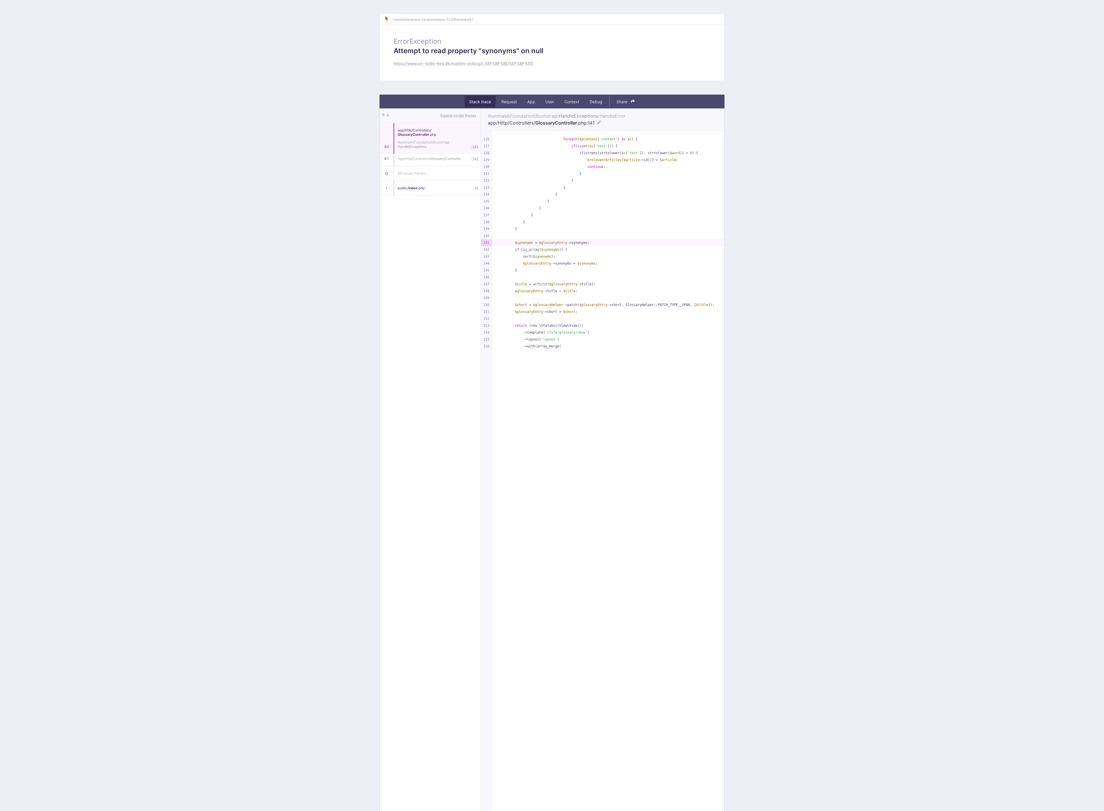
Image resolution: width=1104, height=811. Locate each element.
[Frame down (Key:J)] (388, 115)
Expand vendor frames (458, 115)
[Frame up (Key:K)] (383, 115)
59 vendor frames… (413, 173)
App (531, 101)
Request (509, 101)
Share (622, 101)
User (549, 101)
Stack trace (480, 101)
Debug (596, 101)
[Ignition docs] (389, 19)
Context (571, 101)
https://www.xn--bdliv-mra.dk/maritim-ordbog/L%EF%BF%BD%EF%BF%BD (463, 63)
